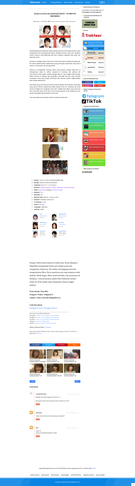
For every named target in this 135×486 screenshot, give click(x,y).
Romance (42, 204)
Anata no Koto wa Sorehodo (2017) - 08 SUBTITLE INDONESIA (70, 361)
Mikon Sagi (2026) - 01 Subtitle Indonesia (100, 147)
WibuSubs (67, 482)
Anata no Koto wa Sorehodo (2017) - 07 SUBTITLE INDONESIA (36, 375)
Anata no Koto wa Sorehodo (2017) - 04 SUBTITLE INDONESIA (70, 375)
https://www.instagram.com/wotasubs (48, 315)
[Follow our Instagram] (87, 85)
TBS (41, 192)
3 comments (72, 21)
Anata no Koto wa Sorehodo (58, 21)
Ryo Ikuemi (42, 190)
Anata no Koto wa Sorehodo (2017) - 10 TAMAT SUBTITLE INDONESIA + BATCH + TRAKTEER (38, 362)
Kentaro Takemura (57, 187)
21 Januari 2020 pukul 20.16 (73, 394)
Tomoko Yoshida (57, 190)
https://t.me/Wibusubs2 (42, 321)
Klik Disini (39, 333)
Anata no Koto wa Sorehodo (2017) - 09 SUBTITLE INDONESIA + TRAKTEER (53, 362)
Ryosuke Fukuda (69, 187)
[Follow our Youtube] (99, 85)
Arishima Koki (43, 224)
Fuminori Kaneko (45, 187)
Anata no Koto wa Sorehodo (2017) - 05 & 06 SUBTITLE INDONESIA (54, 375)
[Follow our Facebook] (87, 82)
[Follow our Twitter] (99, 82)
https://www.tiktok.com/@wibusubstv (45, 323)
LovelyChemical (41, 394)
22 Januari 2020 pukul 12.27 (72, 412)
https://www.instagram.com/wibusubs (48, 317)
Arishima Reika (62, 224)
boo (37, 428)
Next (77, 381)
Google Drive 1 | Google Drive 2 (43, 308)
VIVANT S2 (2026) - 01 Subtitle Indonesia (100, 140)
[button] (74, 344)
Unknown (39, 413)
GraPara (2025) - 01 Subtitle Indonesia (99, 132)
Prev (33, 381)
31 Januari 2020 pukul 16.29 (73, 427)
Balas (37, 404)
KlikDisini (93, 468)
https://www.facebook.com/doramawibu (47, 319)
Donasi (48, 327)
